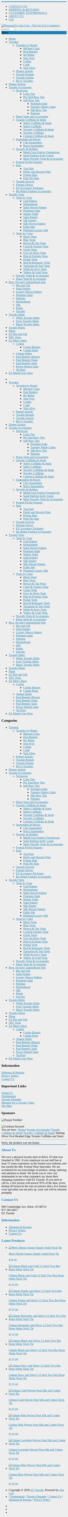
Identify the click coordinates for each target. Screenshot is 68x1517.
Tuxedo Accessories (20, 87)
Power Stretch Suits (27, 366)
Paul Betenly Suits (26, 363)
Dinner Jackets (24, 71)
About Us (7, 1092)
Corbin (27, 61)
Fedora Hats (30, 175)
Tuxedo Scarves (25, 181)
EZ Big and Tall (18, 334)
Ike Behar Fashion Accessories (33, 191)
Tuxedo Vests (16, 194)
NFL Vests (15, 337)
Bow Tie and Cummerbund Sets (27, 282)
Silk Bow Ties (38, 110)
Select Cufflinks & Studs (37, 123)
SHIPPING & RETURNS (24, 9)
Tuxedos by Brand (26, 45)
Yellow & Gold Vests (35, 272)
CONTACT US (18, 6)
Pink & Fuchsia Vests (35, 256)
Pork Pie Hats (31, 178)
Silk (18, 304)
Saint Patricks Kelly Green (38, 155)
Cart (11, 19)
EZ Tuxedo (37, 1490)
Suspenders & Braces (28, 139)
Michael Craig (31, 48)
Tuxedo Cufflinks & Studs (31, 119)
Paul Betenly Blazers (28, 356)
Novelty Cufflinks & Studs (38, 129)
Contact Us (7, 1079)
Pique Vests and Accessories (32, 116)
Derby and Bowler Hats (37, 171)
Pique (12, 330)
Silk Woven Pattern (34, 223)
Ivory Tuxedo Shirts (27, 321)
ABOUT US (16, 16)
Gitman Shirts (24, 353)
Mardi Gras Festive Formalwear (41, 152)
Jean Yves (28, 58)
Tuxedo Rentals (25, 74)
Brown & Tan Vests (34, 243)
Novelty (20, 311)
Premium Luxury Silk (35, 230)
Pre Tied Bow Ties (34, 97)
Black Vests (30, 236)
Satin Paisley (30, 217)
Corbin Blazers (31, 347)
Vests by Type (24, 197)
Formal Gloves (24, 184)
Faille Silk (29, 226)
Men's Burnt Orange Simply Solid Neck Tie (34, 1253)
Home (12, 38)
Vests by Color (24, 233)
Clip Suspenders (32, 142)
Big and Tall (23, 285)
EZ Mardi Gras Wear (21, 373)
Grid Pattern (30, 201)
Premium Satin (38, 103)
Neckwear (22, 90)
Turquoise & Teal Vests (36, 265)
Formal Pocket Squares (29, 162)
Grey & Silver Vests (34, 252)
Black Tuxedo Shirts (27, 324)
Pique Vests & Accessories (31, 278)
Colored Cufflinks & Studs (38, 136)
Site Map (6, 1105)
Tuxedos (13, 41)
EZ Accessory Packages (30, 188)
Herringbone (30, 204)
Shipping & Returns (12, 1072)
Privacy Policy (42, 1499)
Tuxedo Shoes (17, 327)
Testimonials (8, 1096)
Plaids (19, 308)
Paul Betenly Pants (27, 360)
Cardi (26, 64)
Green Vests (30, 249)
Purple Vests (30, 259)
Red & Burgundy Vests (36, 262)
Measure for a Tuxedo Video (17, 1102)
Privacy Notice (9, 1075)
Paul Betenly (30, 51)
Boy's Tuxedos (24, 80)
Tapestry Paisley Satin (43, 106)
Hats (18, 165)
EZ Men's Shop (18, 340)
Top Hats (28, 168)
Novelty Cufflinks (33, 132)
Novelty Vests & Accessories (32, 275)
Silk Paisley (30, 220)
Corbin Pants (30, 350)
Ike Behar (28, 54)
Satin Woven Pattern (35, 207)
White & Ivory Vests (35, 269)
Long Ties (29, 93)
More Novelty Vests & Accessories (43, 158)
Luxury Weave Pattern (29, 291)
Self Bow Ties (31, 100)
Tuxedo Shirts (17, 314)
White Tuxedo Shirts (28, 317)
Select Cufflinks (32, 126)
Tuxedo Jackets (25, 77)
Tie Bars (21, 369)
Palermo (35, 113)
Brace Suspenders (33, 145)
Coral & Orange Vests (35, 246)
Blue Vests (29, 239)
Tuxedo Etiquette (11, 1099)
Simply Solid (30, 214)
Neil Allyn (29, 67)
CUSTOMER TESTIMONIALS (28, 12)
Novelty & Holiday (27, 149)
